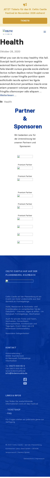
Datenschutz (29, 458)
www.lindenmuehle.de (15, 371)
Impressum (39, 458)
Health (8, 101)
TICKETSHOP (13, 409)
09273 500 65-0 (17, 366)
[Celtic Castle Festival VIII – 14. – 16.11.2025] (9, 32)
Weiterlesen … (8, 95)
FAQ (9, 413)
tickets (25, 20)
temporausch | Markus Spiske (18, 452)
